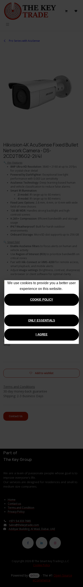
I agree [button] (42, 334)
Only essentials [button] (41, 320)
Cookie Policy (41, 299)
